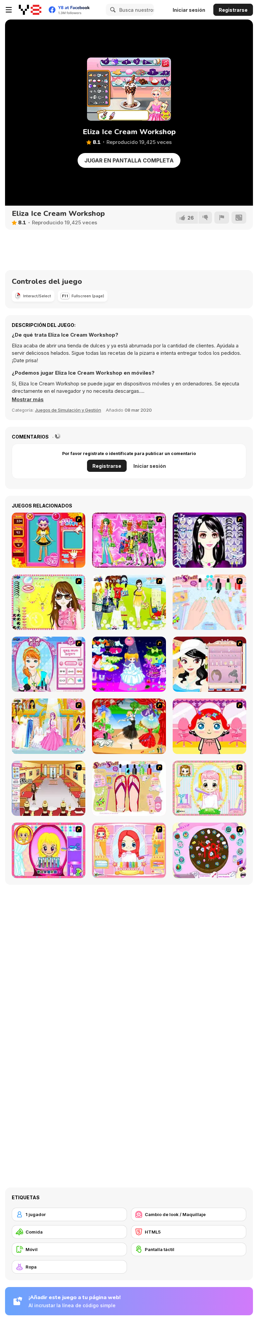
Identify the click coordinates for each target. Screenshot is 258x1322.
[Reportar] (221, 218)
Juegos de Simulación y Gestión (68, 410)
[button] (28, 399)
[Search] (112, 10)
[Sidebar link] (8, 9)
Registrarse (233, 10)
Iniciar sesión (189, 10)
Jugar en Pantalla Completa (129, 160)
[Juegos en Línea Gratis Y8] (30, 10)
